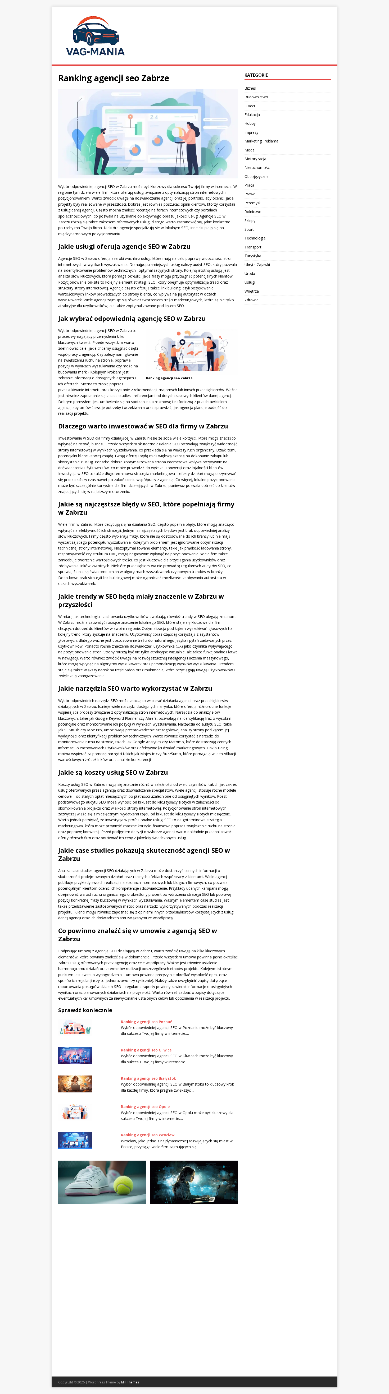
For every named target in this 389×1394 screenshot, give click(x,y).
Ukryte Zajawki (257, 264)
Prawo (250, 193)
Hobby (250, 123)
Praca (249, 185)
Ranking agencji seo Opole (145, 1106)
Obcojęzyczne (257, 176)
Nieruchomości (257, 167)
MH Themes (130, 1382)
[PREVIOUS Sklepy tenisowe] (102, 1216)
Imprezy (251, 132)
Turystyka (253, 255)
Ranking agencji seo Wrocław (147, 1134)
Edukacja (252, 114)
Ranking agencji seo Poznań (147, 1021)
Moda (250, 150)
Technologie (255, 238)
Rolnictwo (253, 211)
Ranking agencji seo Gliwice (146, 1050)
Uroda (250, 273)
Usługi (250, 282)
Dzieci (250, 105)
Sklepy (250, 220)
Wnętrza (252, 291)
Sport (249, 229)
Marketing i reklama (261, 141)
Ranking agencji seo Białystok (148, 1078)
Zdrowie (252, 299)
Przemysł (252, 202)
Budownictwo (256, 96)
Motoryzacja (255, 158)
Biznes (250, 88)
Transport (253, 247)
